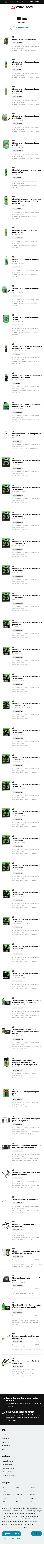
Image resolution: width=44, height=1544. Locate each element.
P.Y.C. (4, 1502)
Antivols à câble (7, 1465)
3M (17, 1498)
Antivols (6, 1456)
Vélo (4, 1430)
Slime (17, 1491)
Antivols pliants (7, 1472)
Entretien (4, 1449)
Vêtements (5, 1442)
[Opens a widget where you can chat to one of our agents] (36, 1533)
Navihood (33, 1491)
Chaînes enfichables (8, 1475)
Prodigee (33, 1494)
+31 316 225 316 (34, 2)
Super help (19, 1494)
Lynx (31, 1502)
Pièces (4, 1435)
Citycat (4, 1491)
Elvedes (32, 1487)
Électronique (6, 1445)
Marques (6, 1483)
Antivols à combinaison (9, 1468)
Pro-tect (4, 1498)
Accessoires (6, 1438)
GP (17, 1502)
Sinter (18, 1487)
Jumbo (32, 1498)
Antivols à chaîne (7, 1461)
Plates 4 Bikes (6, 1494)
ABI (3, 1487)
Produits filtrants (22, 27)
